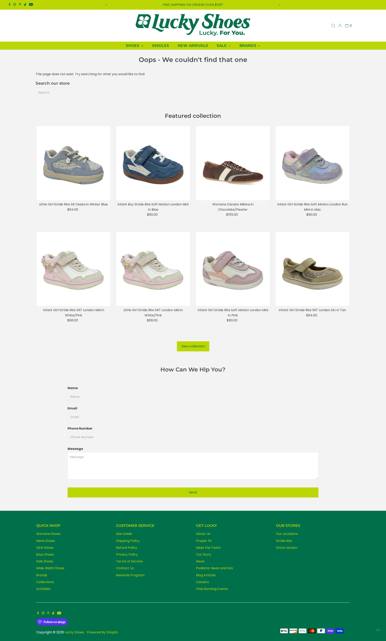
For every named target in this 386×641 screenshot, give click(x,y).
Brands (41, 575)
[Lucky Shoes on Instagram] (14, 5)
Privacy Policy (127, 554)
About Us (203, 533)
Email (72, 408)
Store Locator (287, 547)
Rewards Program (130, 575)
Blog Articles (206, 575)
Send (193, 492)
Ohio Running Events (212, 589)
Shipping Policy (128, 540)
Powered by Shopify (102, 632)
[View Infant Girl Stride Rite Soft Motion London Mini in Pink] (233, 269)
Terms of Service (129, 561)
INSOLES (160, 45)
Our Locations (287, 533)
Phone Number (80, 428)
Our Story (203, 554)
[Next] (279, 4)
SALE (222, 45)
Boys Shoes (45, 554)
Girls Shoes (44, 547)
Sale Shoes (44, 561)
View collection (193, 346)
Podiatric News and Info (214, 568)
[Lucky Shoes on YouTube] (31, 5)
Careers (202, 582)
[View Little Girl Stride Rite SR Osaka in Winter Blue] (73, 163)
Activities (43, 589)
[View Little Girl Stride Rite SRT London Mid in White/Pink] (153, 269)
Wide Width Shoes (50, 568)
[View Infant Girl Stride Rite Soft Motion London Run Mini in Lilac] (312, 163)
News (200, 561)
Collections (45, 582)
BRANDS (248, 45)
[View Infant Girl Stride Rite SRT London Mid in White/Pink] (73, 269)
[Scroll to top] (378, 630)
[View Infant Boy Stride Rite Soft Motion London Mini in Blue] (153, 163)
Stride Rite (284, 540)
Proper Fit (204, 540)
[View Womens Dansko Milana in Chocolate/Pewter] (233, 163)
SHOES (133, 45)
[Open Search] (333, 26)
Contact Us (125, 568)
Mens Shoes (45, 540)
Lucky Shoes (74, 632)
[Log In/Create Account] (340, 26)
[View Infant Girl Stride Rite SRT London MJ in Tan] (312, 269)
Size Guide (124, 533)
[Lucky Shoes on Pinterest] (20, 5)
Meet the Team (208, 547)
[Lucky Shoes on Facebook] (9, 5)
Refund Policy (126, 547)
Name (73, 388)
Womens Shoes (48, 533)
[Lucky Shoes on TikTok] (25, 5)
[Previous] (106, 4)
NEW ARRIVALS (193, 45)
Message (75, 448)
